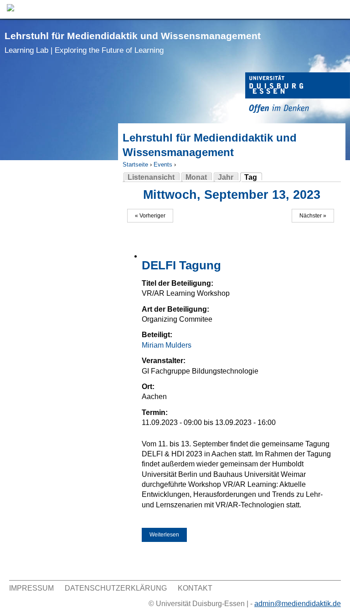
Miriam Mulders (166, 345)
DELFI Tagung (181, 265)
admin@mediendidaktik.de (297, 603)
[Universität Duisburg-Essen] (297, 94)
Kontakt (195, 588)
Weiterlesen (168, 534)
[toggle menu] (338, 9)
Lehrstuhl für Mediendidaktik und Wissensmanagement (133, 42)
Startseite (135, 164)
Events (163, 164)
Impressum (31, 588)
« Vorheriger (150, 215)
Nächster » (312, 215)
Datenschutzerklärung (116, 588)
